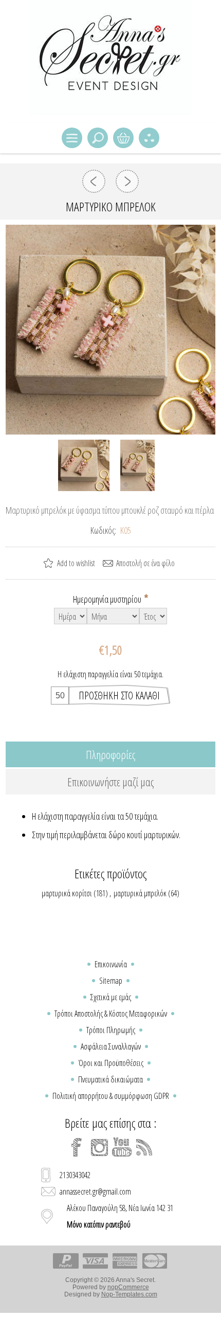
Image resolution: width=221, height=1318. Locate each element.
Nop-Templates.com (129, 1294)
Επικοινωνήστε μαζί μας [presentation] (110, 781)
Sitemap (110, 980)
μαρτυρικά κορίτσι (67, 893)
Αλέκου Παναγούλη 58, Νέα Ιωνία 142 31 (120, 1216)
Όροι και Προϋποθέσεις (110, 1063)
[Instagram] (99, 1147)
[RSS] (144, 1147)
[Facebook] (76, 1147)
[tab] (111, 754)
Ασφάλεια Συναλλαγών (111, 1046)
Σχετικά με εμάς (110, 997)
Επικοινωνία (111, 964)
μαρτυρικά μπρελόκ (140, 893)
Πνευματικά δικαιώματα (110, 1079)
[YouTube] (122, 1147)
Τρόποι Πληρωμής (110, 1030)
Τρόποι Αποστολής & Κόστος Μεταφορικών (110, 1013)
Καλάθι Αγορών (123, 138)
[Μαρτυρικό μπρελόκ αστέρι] (127, 181)
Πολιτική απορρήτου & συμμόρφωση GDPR (110, 1096)
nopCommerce (128, 1287)
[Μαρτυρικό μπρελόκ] (93, 181)
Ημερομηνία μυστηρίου (108, 599)
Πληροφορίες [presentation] (110, 754)
